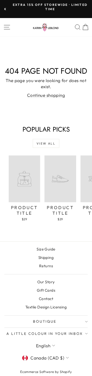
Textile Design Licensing (46, 307)
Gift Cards (46, 290)
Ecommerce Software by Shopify (46, 372)
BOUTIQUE (44, 321)
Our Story (46, 281)
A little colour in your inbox (44, 333)
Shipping (46, 257)
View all (46, 143)
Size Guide (46, 249)
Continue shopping (46, 95)
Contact (46, 298)
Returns (46, 265)
